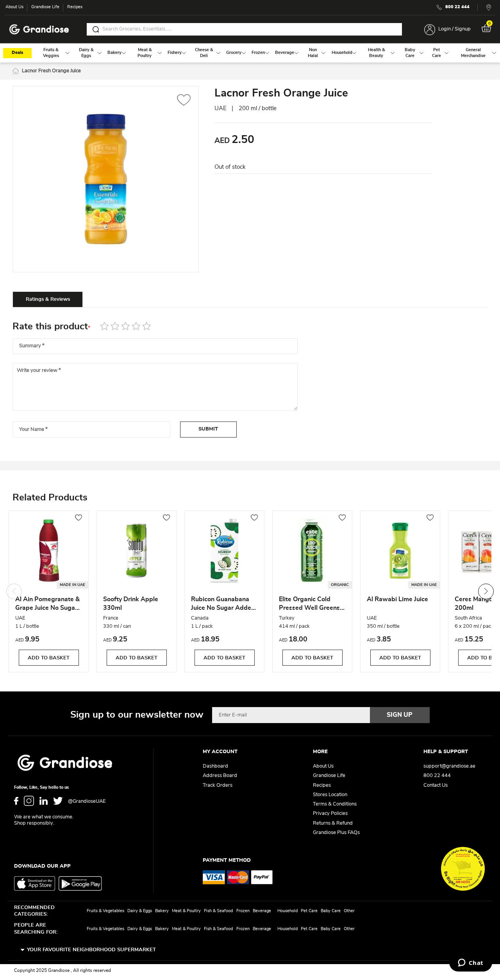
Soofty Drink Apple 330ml (130, 603)
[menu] (250, 53)
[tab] (47, 299)
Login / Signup (454, 29)
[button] (184, 101)
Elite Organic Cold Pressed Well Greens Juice (309, 604)
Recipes (74, 7)
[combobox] (244, 29)
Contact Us (435, 785)
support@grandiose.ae (449, 766)
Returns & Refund (333, 823)
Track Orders (217, 785)
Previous (14, 591)
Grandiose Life (45, 7)
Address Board (220, 775)
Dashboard (215, 766)
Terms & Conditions (335, 804)
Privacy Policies (330, 813)
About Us (14, 7)
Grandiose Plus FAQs (336, 832)
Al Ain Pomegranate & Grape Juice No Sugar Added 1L (47, 604)
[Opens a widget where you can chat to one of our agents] (470, 963)
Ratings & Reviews (48, 299)
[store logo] (39, 29)
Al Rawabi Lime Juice (397, 599)
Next (486, 591)
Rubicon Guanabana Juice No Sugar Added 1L (223, 604)
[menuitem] (51, 53)
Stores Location (330, 794)
